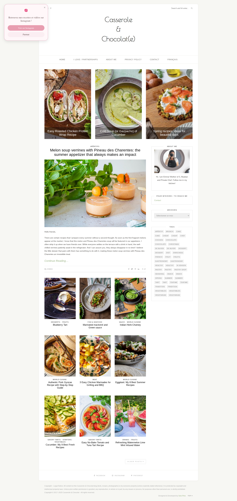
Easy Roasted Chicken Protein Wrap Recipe (67, 132)
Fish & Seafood (95, 322)
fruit (168, 257)
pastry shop (180, 269)
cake (178, 231)
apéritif (159, 231)
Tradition (160, 286)
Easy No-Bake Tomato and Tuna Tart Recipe (95, 444)
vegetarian (160, 295)
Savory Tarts (54, 440)
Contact (154, 60)
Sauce (122, 322)
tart (157, 282)
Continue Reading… (56, 260)
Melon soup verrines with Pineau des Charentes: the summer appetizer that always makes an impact (95, 152)
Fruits (65, 322)
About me (111, 60)
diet (168, 253)
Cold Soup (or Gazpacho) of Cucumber (118, 132)
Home (62, 60)
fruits (177, 257)
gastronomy (161, 261)
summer (168, 278)
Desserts (55, 322)
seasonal (159, 274)
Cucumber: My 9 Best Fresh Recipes (60, 446)
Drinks (125, 440)
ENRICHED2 (178, 253)
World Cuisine (134, 322)
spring (158, 278)
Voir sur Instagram (26, 28)
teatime (173, 282)
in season (181, 265)
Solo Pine (182, 496)
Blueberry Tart (60, 325)
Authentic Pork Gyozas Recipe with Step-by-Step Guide (60, 385)
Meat (95, 379)
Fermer (26, 34)
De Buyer (159, 248)
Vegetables (60, 442)
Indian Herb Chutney (130, 325)
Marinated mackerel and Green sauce (95, 326)
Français (172, 60)
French (158, 257)
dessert (183, 248)
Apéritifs (94, 146)
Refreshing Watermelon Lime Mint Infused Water (130, 444)
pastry (158, 269)
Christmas (174, 244)
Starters (67, 440)
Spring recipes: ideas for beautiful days (169, 132)
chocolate (171, 240)
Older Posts (135, 461)
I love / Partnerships (86, 60)
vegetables (160, 291)
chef (182, 236)
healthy (159, 265)
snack (170, 274)
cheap (166, 236)
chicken (159, 240)
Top (190, 495)
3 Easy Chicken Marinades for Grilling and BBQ (95, 383)
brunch (169, 231)
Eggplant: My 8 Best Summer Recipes (130, 383)
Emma (50, 269)
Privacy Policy (133, 60)
